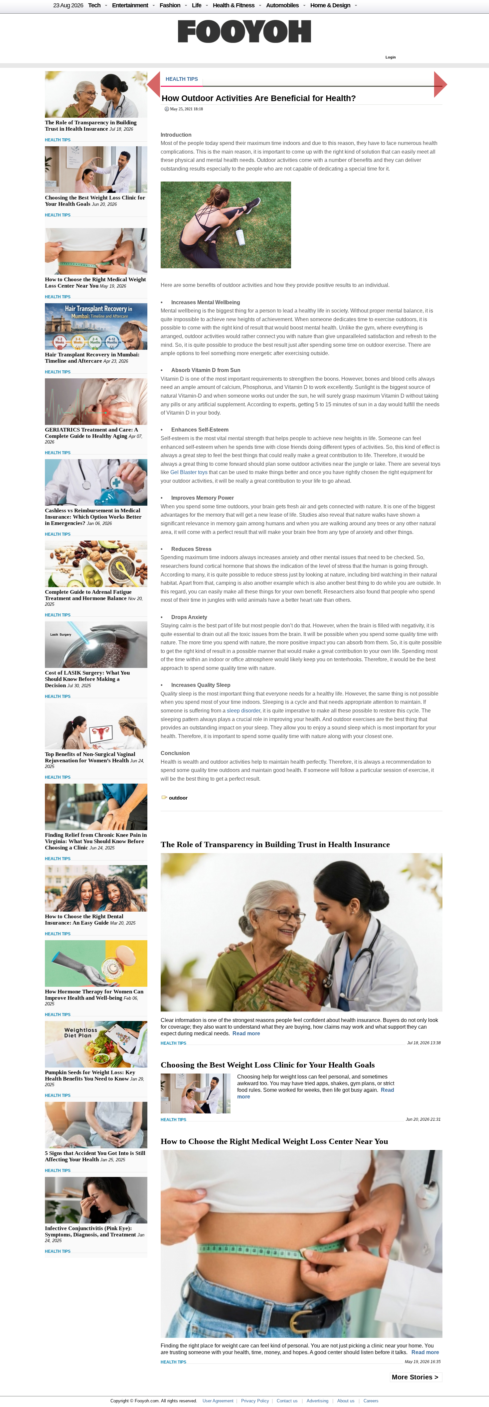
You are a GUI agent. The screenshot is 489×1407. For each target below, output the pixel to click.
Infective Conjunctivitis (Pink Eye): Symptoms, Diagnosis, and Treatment (90, 1231)
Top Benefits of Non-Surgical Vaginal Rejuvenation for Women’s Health (90, 757)
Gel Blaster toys (189, 472)
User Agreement (218, 1400)
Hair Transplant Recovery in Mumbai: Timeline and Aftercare (92, 357)
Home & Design (330, 5)
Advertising (317, 1400)
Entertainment (130, 5)
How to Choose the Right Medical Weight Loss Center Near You (95, 282)
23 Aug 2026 (68, 5)
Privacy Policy (255, 1400)
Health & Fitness (233, 5)
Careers (371, 1400)
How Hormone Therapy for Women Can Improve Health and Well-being (94, 994)
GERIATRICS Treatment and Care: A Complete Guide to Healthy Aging (91, 433)
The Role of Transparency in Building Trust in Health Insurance (91, 125)
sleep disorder (243, 710)
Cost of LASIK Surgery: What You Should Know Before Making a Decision (87, 679)
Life (196, 5)
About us (346, 1400)
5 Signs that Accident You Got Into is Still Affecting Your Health (95, 1156)
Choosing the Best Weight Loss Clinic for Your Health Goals (268, 1064)
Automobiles (282, 5)
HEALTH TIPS (58, 140)
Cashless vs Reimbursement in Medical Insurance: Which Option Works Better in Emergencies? (93, 516)
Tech (94, 5)
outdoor (178, 798)
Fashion (170, 5)
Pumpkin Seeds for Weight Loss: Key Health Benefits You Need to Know (90, 1075)
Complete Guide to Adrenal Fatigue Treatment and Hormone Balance (88, 595)
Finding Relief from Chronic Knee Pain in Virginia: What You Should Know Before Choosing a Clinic (96, 841)
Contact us (287, 1400)
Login (391, 57)
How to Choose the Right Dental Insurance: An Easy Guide (84, 919)
